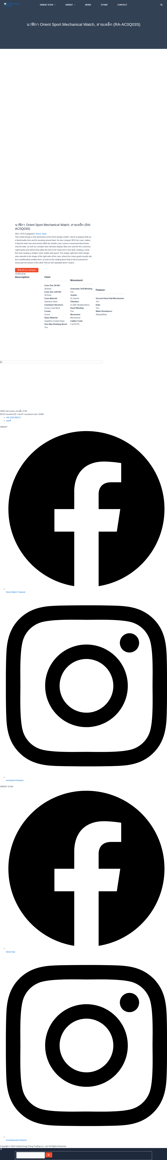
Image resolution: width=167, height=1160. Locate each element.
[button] (54, 5)
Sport (44, 234)
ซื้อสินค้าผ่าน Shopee (26, 270)
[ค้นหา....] (30, 1155)
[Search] (48, 1154)
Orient (38, 234)
